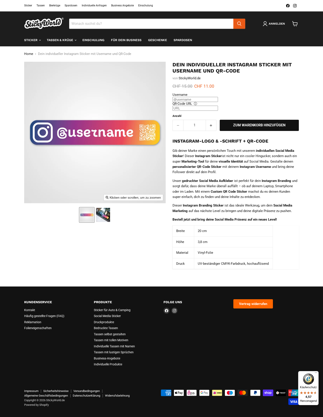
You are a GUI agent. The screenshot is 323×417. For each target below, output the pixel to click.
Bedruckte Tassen (106, 328)
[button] (86, 214)
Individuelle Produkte (108, 364)
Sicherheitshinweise (56, 391)
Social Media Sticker (107, 316)
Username (179, 95)
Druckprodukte (104, 322)
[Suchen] (239, 24)
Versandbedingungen (86, 391)
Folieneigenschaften (38, 328)
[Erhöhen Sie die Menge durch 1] (211, 125)
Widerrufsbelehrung (117, 395)
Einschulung (145, 5)
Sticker (28, 5)
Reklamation (32, 322)
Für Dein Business (126, 40)
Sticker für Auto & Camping (112, 310)
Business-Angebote (107, 358)
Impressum (31, 391)
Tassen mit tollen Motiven (111, 340)
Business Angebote (122, 5)
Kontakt (29, 310)
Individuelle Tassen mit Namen (114, 346)
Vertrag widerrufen (253, 304)
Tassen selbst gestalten (110, 334)
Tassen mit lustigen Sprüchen (114, 352)
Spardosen (71, 5)
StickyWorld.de (190, 78)
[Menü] (316, 373)
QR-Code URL (182, 104)
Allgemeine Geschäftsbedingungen (46, 395)
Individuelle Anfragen (94, 5)
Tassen (40, 5)
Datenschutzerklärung (86, 395)
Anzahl (176, 116)
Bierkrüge (54, 5)
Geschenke (157, 40)
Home (28, 54)
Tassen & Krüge (60, 40)
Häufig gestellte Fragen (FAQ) (44, 316)
